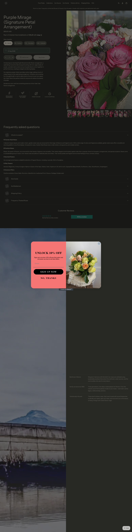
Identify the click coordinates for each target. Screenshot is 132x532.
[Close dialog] (99, 243)
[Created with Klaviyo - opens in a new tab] (66, 289)
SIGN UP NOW (48, 271)
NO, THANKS (48, 278)
